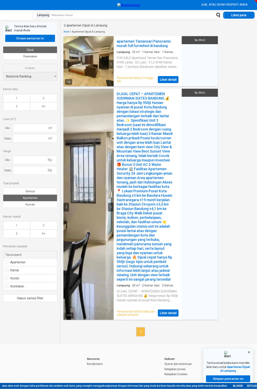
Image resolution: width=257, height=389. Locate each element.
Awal (66, 31)
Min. (8, 128)
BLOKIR (238, 385)
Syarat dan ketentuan (178, 364)
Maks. (8, 138)
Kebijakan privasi (175, 369)
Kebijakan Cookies (175, 374)
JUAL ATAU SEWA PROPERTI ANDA (224, 4)
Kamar (14, 270)
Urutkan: (30, 68)
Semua (30, 191)
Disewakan (30, 56)
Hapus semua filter (30, 298)
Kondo (14, 278)
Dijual (30, 49)
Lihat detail (168, 79)
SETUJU (252, 385)
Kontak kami (95, 364)
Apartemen (30, 198)
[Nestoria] (128, 5)
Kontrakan (17, 286)
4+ (43, 106)
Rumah (30, 204)
